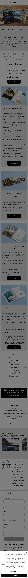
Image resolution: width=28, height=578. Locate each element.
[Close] (26, 552)
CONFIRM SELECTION (14, 571)
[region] (14, 564)
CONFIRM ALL (14, 575)
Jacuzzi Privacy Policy (15, 567)
